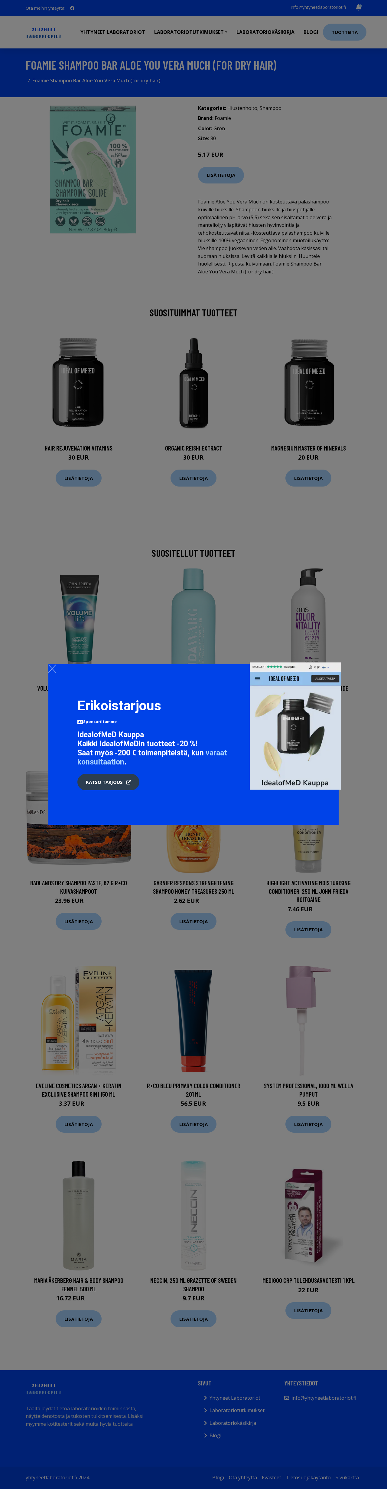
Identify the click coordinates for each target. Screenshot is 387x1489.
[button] (108, 782)
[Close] (52, 668)
